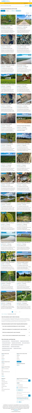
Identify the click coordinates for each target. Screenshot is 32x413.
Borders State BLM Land (6, 371)
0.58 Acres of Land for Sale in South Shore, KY (23, 144)
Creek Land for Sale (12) (6, 344)
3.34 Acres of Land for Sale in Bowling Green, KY (23, 104)
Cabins (3, 374)
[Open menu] (29, 1)
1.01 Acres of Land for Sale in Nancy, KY (7, 222)
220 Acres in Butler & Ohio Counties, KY (23, 183)
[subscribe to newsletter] (29, 396)
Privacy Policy (26, 398)
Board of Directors (5, 383)
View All (3, 376)
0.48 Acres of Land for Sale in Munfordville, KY (6, 104)
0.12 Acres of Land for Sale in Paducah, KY (7, 262)
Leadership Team (4, 381)
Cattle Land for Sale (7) (5, 346)
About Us (3, 380)
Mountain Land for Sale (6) (15, 346)
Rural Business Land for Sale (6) (7, 348)
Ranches (3, 358)
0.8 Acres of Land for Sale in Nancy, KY (23, 163)
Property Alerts (4, 386)
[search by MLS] (29, 381)
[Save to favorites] (13, 15)
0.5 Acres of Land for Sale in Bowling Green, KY (7, 183)
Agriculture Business (5, 368)
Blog (2, 387)
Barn (2, 370)
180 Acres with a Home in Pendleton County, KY (23, 222)
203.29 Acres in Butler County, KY (22, 262)
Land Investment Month (6, 389)
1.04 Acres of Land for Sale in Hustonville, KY (22, 84)
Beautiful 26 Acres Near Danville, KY (7, 301)
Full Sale (3, 363)
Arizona (18, 358)
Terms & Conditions (20, 398)
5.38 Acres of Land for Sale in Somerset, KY (8, 84)
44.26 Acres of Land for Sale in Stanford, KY (6, 163)
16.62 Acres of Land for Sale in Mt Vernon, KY (7, 144)
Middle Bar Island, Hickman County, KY (7, 242)
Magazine (3, 384)
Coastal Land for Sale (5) (17, 348)
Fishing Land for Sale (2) (6, 350)
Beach (3, 373)
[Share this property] (14, 15)
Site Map (3, 390)
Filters (13, 10)
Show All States (19, 361)
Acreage (3, 355)
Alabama (18, 355)
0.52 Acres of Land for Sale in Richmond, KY (24, 126)
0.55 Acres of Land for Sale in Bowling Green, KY (7, 65)
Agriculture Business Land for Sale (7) (17, 344)
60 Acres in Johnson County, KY (6, 124)
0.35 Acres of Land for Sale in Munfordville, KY (6, 45)
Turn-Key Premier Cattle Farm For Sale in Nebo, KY (23, 25)
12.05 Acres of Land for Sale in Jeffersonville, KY (22, 301)
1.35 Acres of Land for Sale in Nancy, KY (23, 242)
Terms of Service (21, 400)
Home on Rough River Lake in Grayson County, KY (23, 45)
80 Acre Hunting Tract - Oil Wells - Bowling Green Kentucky (7, 25)
